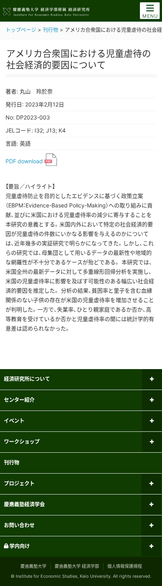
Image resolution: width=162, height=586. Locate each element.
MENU (150, 16)
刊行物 (11, 462)
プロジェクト (19, 483)
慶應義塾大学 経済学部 (77, 566)
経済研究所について (27, 378)
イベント (14, 420)
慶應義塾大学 (33, 566)
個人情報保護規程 (124, 566)
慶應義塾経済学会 (24, 504)
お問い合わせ (19, 525)
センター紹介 (19, 399)
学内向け (19, 546)
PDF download (25, 161)
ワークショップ (22, 441)
